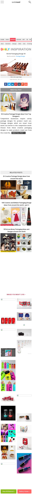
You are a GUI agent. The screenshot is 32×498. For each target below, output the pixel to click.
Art (23, 39)
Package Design (16, 56)
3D (27, 39)
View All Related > (8, 491)
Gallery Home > (24, 491)
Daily (7, 39)
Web (19, 43)
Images (12, 39)
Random (8, 43)
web (16, 2)
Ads (24, 43)
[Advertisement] (16, 21)
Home (2, 39)
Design (19, 39)
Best (2, 43)
